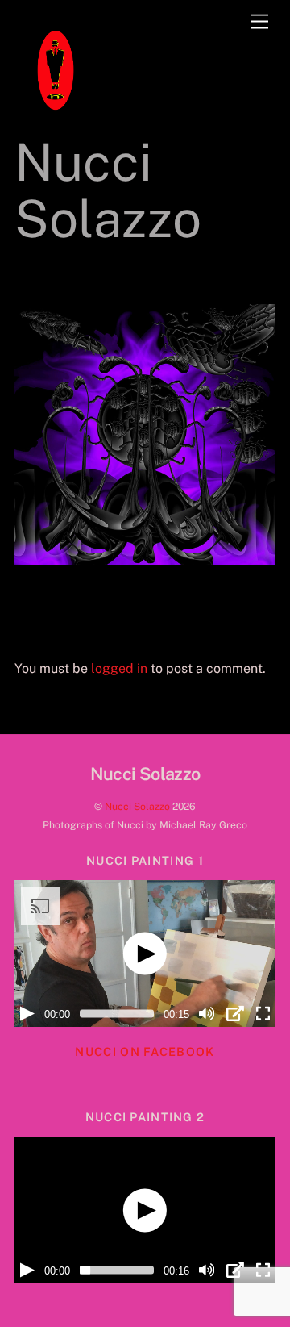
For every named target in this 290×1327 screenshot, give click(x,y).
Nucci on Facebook (144, 1051)
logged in (119, 668)
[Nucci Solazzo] (54, 117)
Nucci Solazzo (137, 806)
